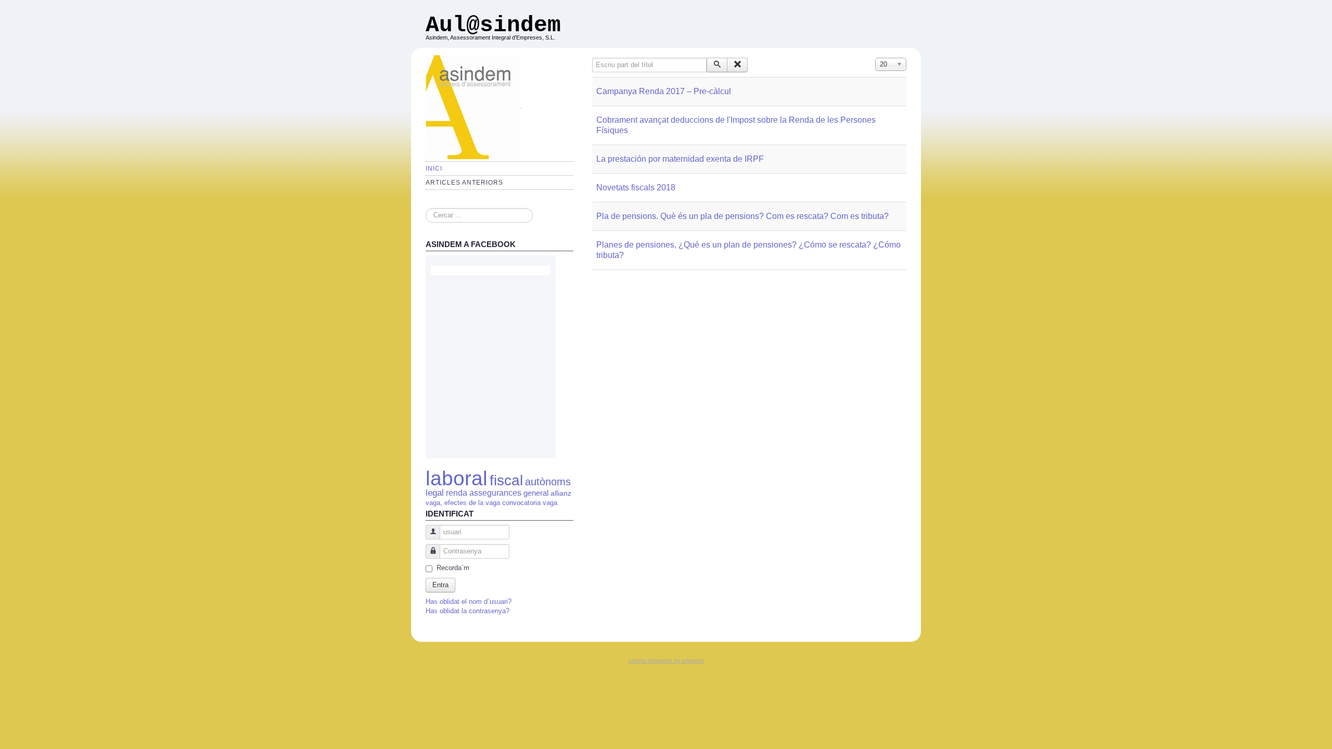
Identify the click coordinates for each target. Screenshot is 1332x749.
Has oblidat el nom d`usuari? (468, 601)
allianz (560, 493)
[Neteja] (737, 65)
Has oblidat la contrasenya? (467, 611)
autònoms (548, 481)
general (536, 492)
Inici (434, 168)
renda (456, 492)
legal (435, 492)
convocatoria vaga (529, 503)
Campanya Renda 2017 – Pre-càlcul (663, 91)
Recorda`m (453, 568)
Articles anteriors (464, 182)
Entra (440, 585)
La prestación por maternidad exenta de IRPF (680, 158)
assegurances (495, 492)
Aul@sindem (493, 25)
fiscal (506, 480)
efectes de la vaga (472, 503)
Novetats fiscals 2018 (635, 187)
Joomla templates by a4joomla (666, 660)
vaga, (434, 503)
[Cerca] (717, 65)
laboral (457, 478)
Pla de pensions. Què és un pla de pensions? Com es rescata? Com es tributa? (742, 216)
